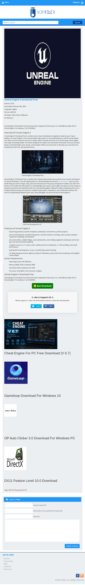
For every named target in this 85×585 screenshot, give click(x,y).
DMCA (6, 564)
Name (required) (39, 505)
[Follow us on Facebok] (77, 575)
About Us (7, 558)
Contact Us (7, 566)
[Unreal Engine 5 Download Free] (42, 162)
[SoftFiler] (42, 12)
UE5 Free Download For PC (17, 490)
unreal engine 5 (64, 181)
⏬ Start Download (42, 286)
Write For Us (8, 569)
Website (36, 517)
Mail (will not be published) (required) (47, 511)
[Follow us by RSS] (82, 575)
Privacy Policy (8, 561)
